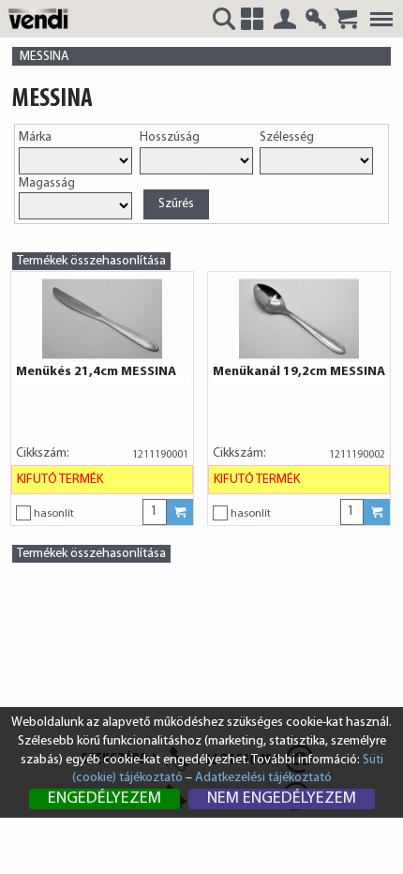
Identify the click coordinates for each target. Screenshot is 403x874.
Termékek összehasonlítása (91, 261)
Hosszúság (170, 137)
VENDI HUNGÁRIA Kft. (41, 18)
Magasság (47, 183)
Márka (35, 137)
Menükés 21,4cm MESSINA (96, 372)
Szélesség (287, 137)
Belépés (285, 19)
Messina (44, 57)
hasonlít (54, 514)
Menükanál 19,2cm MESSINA (299, 372)
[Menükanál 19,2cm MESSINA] (299, 319)
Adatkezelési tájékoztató (263, 778)
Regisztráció (316, 19)
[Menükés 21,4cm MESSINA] (102, 319)
